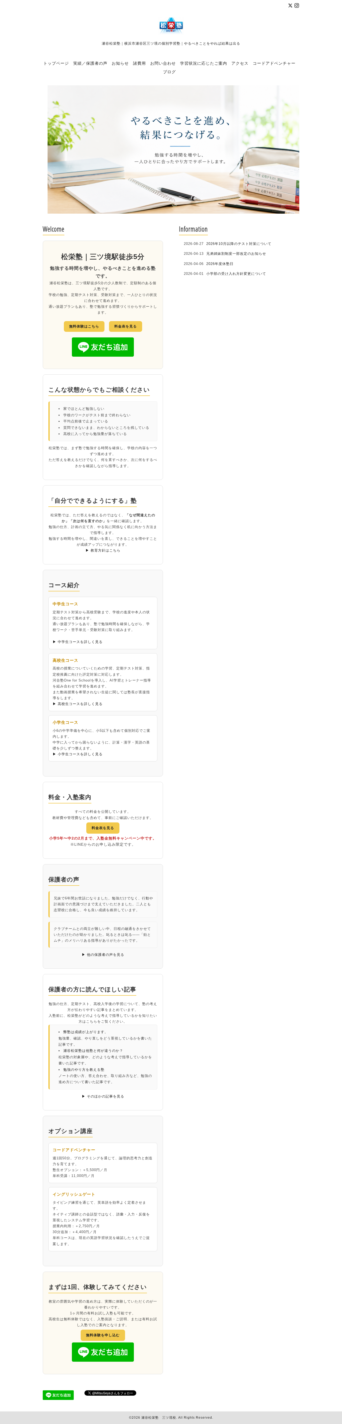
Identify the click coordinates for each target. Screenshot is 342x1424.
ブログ (169, 71)
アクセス (239, 63)
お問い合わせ (163, 63)
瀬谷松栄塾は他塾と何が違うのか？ (93, 1051)
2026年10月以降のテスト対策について (238, 244)
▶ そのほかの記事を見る (103, 1096)
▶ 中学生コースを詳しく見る (78, 642)
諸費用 (139, 63)
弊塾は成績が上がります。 (85, 1032)
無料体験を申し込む (103, 1335)
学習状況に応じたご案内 (203, 63)
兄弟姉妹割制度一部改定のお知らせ (236, 254)
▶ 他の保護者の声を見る (103, 955)
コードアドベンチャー (274, 63)
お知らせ (120, 63)
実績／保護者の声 (90, 63)
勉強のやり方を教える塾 (83, 1070)
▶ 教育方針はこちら (103, 550)
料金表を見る (125, 326)
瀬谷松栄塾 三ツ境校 (158, 1417)
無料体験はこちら (84, 326)
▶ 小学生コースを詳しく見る (78, 754)
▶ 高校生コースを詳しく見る (78, 704)
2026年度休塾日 (220, 264)
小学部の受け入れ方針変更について (236, 274)
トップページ (56, 63)
